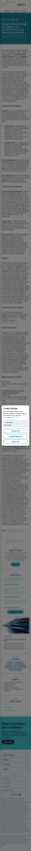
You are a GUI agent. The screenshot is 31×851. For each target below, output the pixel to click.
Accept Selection (15, 436)
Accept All (15, 431)
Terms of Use (14, 417)
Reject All (15, 442)
